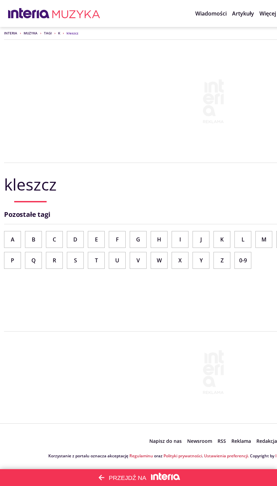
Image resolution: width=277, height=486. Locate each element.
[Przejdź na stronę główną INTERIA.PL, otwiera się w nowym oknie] (29, 13)
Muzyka (30, 33)
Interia (10, 33)
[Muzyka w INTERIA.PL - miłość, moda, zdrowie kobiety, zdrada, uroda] (76, 13)
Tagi (48, 33)
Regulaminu (141, 456)
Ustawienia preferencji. (226, 455)
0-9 (243, 260)
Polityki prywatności (182, 456)
